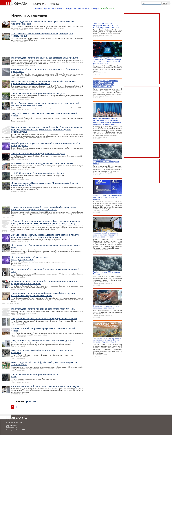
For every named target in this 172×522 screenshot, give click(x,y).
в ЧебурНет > (107, 8)
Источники (57, 8)
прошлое (30, 401)
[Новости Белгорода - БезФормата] (14, 3)
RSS (23, 430)
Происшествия (81, 8)
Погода (68, 8)
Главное (37, 8)
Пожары (95, 8)
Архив (47, 8)
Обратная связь (11, 425)
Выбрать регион (11, 427)
